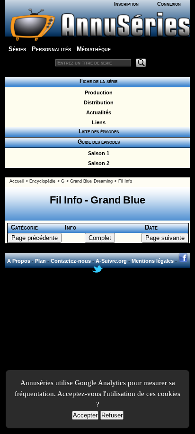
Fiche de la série (97, 81)
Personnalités (51, 49)
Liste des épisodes (97, 131)
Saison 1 (97, 153)
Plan (40, 261)
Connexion (169, 4)
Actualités (97, 112)
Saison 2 (97, 163)
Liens (97, 122)
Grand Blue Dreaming (91, 181)
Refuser (112, 415)
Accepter (85, 415)
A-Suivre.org (111, 261)
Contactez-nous (71, 261)
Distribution (97, 102)
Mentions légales (153, 261)
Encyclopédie (42, 181)
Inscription (126, 4)
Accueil (16, 181)
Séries (17, 49)
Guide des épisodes (97, 142)
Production (97, 92)
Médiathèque (94, 49)
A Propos (18, 261)
